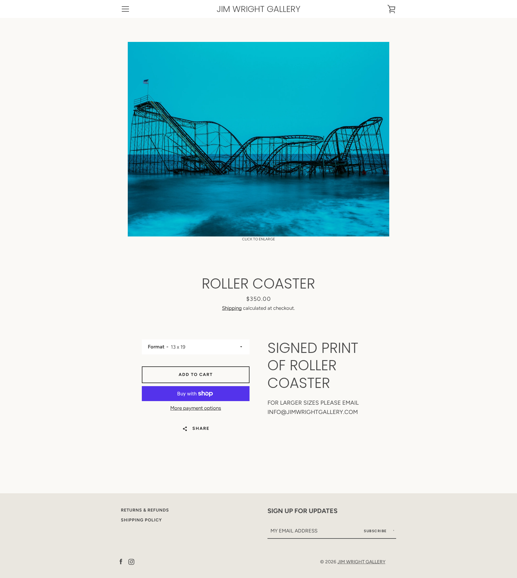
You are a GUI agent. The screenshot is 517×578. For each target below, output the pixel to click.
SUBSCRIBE (376, 531)
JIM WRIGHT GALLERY (258, 9)
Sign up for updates (302, 511)
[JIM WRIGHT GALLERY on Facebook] (121, 561)
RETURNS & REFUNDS (145, 510)
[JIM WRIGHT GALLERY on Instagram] (131, 561)
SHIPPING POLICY (141, 520)
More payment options (195, 408)
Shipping (232, 308)
